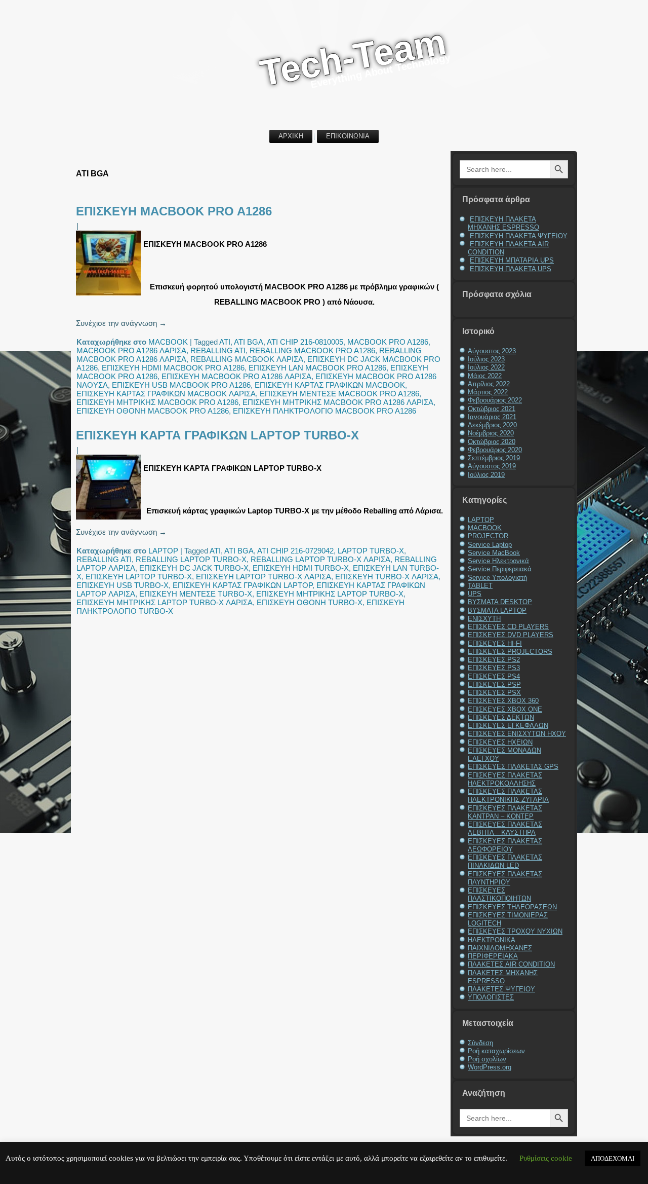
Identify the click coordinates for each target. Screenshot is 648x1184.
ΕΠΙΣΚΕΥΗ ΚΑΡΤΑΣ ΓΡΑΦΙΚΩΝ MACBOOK (330, 385)
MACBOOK (168, 342)
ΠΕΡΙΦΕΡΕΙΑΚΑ (493, 956)
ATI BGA (248, 342)
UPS (474, 594)
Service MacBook (494, 553)
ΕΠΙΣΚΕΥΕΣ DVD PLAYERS (510, 635)
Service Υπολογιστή (497, 577)
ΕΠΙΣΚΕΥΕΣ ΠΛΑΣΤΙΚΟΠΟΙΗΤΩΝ (499, 894)
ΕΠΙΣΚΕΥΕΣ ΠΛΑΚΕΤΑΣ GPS (513, 766)
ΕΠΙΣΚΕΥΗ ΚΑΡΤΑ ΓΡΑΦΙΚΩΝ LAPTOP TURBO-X (217, 435)
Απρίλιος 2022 (489, 384)
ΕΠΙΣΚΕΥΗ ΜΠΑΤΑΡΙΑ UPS (512, 260)
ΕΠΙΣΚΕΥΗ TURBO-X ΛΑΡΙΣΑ (386, 576)
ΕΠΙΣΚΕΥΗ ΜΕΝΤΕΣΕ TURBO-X (195, 593)
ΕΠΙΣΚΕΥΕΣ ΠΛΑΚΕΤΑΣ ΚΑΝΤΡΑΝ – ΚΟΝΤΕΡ (505, 812)
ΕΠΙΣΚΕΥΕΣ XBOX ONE (505, 709)
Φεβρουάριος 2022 (495, 400)
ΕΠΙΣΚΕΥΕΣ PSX (494, 692)
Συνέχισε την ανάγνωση (121, 323)
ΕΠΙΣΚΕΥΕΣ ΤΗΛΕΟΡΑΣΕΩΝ (512, 907)
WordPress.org (489, 1067)
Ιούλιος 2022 (486, 367)
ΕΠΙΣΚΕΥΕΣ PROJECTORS (510, 651)
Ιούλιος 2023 (486, 359)
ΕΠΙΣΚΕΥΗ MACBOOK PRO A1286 (174, 211)
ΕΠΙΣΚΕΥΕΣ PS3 (494, 668)
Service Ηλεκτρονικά (498, 561)
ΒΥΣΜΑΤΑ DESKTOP (500, 602)
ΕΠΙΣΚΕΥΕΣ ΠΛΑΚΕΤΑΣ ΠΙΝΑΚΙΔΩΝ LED (505, 861)
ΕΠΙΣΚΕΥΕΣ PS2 (494, 659)
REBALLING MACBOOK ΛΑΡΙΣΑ (246, 359)
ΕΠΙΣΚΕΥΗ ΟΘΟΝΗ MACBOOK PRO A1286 (152, 410)
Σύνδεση (480, 1043)
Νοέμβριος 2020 (491, 433)
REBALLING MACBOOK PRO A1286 (312, 350)
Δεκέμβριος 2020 (492, 425)
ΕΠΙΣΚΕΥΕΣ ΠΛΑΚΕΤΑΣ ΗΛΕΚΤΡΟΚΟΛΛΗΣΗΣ (505, 779)
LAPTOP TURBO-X (371, 550)
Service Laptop (490, 544)
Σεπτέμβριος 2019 (494, 458)
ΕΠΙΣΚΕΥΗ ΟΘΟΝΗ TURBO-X (309, 602)
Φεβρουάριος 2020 (495, 450)
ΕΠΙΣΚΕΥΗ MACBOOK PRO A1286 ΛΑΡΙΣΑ (236, 376)
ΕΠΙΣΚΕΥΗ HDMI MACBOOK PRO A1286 (173, 367)
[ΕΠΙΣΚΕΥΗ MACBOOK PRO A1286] (109, 295)
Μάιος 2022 (485, 376)
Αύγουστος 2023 (492, 351)
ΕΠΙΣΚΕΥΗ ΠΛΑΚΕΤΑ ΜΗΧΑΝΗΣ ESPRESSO (503, 223)
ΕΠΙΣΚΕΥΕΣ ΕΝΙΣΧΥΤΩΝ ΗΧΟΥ (517, 733)
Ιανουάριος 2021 (492, 417)
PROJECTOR (488, 536)
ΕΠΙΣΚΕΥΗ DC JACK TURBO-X (194, 568)
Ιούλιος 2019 (486, 474)
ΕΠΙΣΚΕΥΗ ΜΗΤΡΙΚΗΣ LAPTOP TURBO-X (329, 593)
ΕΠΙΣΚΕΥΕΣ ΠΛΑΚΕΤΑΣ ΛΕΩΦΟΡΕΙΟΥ (505, 845)
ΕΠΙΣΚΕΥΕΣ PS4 (494, 676)
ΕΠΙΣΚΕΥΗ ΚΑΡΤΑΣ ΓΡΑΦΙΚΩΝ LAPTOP (242, 585)
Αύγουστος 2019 (492, 466)
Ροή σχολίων (487, 1059)
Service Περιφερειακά (500, 569)
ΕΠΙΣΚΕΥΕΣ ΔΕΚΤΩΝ (501, 717)
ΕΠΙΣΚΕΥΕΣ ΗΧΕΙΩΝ (500, 742)
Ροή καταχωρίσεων (496, 1051)
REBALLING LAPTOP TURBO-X (191, 559)
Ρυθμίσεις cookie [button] (545, 1158)
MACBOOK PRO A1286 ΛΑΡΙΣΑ (131, 350)
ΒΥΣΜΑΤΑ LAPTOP (497, 610)
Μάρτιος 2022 (488, 392)
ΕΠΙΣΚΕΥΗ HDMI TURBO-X (301, 568)
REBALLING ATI (218, 350)
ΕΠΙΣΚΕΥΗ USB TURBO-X (122, 585)
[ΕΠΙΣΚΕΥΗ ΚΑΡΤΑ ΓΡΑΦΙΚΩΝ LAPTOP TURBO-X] (109, 519)
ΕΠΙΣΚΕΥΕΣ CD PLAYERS (508, 627)
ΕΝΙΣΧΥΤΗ (484, 618)
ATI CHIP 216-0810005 (305, 342)
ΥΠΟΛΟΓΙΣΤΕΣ (491, 997)
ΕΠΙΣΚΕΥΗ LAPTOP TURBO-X (139, 576)
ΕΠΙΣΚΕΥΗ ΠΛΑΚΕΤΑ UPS (510, 269)
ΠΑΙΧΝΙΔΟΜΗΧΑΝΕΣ (500, 948)
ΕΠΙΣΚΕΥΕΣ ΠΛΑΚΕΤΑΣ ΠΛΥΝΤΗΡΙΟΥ (505, 878)
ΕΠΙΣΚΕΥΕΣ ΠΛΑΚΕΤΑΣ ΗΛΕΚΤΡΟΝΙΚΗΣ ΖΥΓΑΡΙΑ (508, 795)
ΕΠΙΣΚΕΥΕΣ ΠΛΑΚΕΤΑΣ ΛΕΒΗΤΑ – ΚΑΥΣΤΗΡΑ (505, 828)
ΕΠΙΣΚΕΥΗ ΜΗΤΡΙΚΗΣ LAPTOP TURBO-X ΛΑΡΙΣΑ (164, 602)
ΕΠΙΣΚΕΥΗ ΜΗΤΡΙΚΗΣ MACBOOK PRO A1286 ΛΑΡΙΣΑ (337, 402)
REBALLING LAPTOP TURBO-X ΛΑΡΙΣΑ (320, 559)
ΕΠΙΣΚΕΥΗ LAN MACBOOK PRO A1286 (317, 367)
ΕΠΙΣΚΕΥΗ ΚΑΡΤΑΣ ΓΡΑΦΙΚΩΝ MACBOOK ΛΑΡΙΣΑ (166, 393)
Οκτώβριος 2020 (491, 442)
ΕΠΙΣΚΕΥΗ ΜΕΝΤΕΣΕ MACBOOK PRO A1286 (339, 393)
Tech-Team (353, 57)
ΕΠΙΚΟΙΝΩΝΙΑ (348, 136)
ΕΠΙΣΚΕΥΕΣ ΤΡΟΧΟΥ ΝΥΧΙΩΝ (515, 931)
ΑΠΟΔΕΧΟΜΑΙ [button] (612, 1158)
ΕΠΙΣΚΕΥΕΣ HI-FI (495, 643)
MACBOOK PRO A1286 (387, 342)
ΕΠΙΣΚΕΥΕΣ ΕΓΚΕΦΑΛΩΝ (508, 725)
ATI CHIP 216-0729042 (295, 550)
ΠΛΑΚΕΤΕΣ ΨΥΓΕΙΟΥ (501, 989)
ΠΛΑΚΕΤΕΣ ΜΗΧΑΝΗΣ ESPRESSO (503, 977)
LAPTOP (163, 550)
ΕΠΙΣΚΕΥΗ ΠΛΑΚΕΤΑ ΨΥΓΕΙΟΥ (519, 236)
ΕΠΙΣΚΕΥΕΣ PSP (494, 684)
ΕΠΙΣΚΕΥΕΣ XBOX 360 (503, 701)
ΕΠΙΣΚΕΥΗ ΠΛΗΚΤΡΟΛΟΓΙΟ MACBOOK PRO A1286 (324, 410)
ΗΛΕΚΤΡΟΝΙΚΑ (491, 940)
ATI (224, 342)
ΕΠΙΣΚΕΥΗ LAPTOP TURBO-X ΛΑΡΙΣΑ (263, 576)
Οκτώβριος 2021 (491, 409)
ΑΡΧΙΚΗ (290, 136)
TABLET (480, 585)
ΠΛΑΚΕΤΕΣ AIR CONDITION (511, 964)
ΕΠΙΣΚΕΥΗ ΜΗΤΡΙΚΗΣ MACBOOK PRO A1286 (157, 402)
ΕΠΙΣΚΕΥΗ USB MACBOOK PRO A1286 (181, 385)
